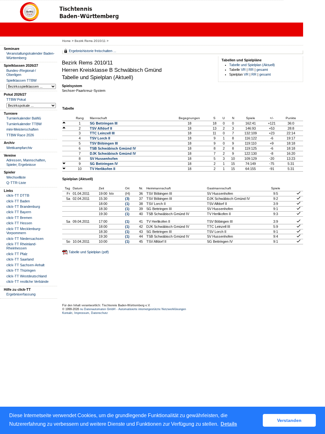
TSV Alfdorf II (101, 128)
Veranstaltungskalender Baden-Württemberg (30, 55)
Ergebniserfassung (21, 294)
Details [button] (229, 424)
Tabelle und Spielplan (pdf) (89, 252)
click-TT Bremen (19, 218)
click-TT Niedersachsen (24, 239)
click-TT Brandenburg (23, 206)
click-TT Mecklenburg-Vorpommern (23, 231)
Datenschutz (99, 313)
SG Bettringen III (103, 123)
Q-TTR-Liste (16, 183)
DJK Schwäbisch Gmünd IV (113, 153)
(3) (127, 198)
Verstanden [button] (289, 420)
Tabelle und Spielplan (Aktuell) (252, 65)
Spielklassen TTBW (21, 80)
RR (251, 69)
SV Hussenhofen (104, 158)
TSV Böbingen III (104, 143)
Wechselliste (16, 177)
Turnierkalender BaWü (23, 118)
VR (243, 69)
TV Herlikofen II (102, 169)
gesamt (262, 69)
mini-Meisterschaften (22, 129)
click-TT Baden (18, 201)
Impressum (81, 313)
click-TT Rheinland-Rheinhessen (21, 246)
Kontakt (67, 313)
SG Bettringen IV (104, 164)
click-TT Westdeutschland (26, 276)
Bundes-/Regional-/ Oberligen (21, 73)
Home (66, 41)
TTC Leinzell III (102, 133)
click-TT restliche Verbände (27, 281)
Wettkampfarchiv (19, 148)
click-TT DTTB (17, 195)
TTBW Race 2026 (20, 135)
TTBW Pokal (16, 99)
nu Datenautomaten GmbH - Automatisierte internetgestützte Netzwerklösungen (133, 309)
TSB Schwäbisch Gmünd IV (113, 148)
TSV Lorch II (100, 138)
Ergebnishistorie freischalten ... (92, 51)
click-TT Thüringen (21, 270)
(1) (127, 204)
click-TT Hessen (19, 223)
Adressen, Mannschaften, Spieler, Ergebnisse (26, 162)
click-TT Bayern (18, 212)
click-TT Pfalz (17, 254)
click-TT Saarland (20, 259)
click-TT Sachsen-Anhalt (25, 265)
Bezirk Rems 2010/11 (91, 41)
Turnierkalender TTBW (24, 124)
